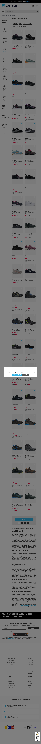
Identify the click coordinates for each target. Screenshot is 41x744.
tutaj (34, 372)
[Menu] (39, 732)
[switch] (37, 740)
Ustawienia (26, 374)
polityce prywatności (23, 372)
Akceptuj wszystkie (17, 374)
